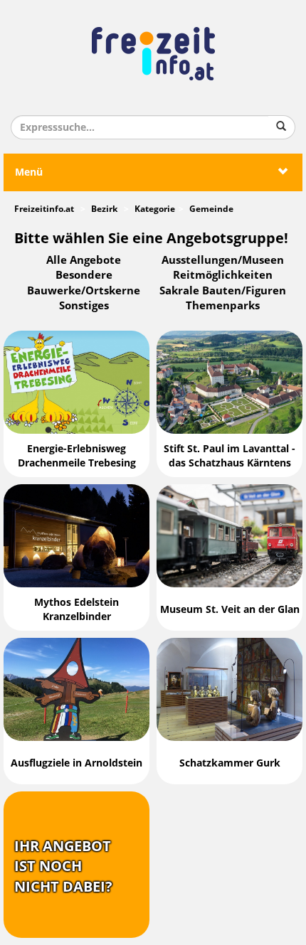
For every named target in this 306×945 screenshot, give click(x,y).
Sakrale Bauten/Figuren (222, 290)
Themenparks (223, 305)
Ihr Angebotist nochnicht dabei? (63, 866)
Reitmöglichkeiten (223, 275)
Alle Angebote (83, 260)
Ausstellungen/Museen (223, 260)
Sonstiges (84, 305)
